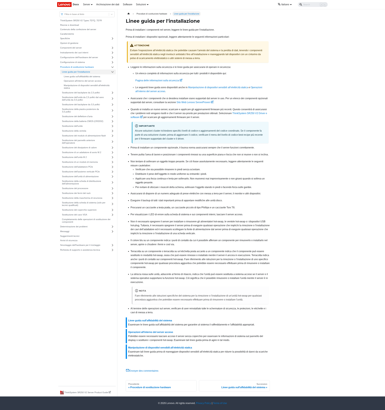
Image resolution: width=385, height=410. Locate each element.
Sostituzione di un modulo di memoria (80, 162)
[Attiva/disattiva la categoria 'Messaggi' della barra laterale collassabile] (112, 231)
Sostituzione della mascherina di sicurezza (82, 198)
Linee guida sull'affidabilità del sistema (82, 76)
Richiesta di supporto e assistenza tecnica (80, 250)
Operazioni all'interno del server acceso (82, 81)
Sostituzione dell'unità (72, 126)
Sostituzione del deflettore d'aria (77, 116)
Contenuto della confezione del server (78, 29)
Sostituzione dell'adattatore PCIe (77, 167)
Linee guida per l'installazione (76, 72)
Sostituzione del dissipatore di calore (79, 147)
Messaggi (64, 231)
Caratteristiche (67, 34)
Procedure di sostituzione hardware (77, 67)
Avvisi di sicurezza (68, 240)
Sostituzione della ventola (74, 131)
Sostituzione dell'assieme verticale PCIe (81, 171)
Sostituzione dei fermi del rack (76, 193)
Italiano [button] (285, 4)
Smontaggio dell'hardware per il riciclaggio (80, 245)
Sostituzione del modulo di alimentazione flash (84, 135)
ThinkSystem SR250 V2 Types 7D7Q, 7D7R (81, 20)
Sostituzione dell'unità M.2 (74, 157)
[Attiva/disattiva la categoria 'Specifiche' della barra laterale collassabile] (112, 38)
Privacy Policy (203, 403)
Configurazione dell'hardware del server (79, 57)
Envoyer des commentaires (143, 371)
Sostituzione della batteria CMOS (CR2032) (82, 121)
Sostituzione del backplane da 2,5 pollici (81, 92)
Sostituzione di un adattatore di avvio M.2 (81, 152)
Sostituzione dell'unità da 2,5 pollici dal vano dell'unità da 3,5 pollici (83, 98)
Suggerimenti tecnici (69, 236)
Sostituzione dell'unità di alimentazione (80, 176)
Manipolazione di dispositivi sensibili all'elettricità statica (86, 86)
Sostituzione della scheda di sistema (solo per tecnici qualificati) (83, 204)
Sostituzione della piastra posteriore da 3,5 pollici (80, 110)
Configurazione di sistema (72, 62)
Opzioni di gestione (69, 43)
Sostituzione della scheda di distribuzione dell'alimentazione (81, 182)
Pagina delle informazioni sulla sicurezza (157, 80)
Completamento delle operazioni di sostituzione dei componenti (86, 220)
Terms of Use (220, 403)
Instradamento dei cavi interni (74, 52)
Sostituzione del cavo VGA (74, 214)
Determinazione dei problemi (74, 226)
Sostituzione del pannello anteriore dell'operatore (78, 141)
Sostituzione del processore (75, 188)
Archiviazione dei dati (107, 4)
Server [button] (86, 4)
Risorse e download (69, 25)
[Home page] (128, 13)
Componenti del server (71, 48)
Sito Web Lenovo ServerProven (193, 102)
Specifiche (65, 38)
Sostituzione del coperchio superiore (79, 210)
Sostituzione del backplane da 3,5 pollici (81, 104)
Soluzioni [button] (141, 4)
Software (127, 4)
